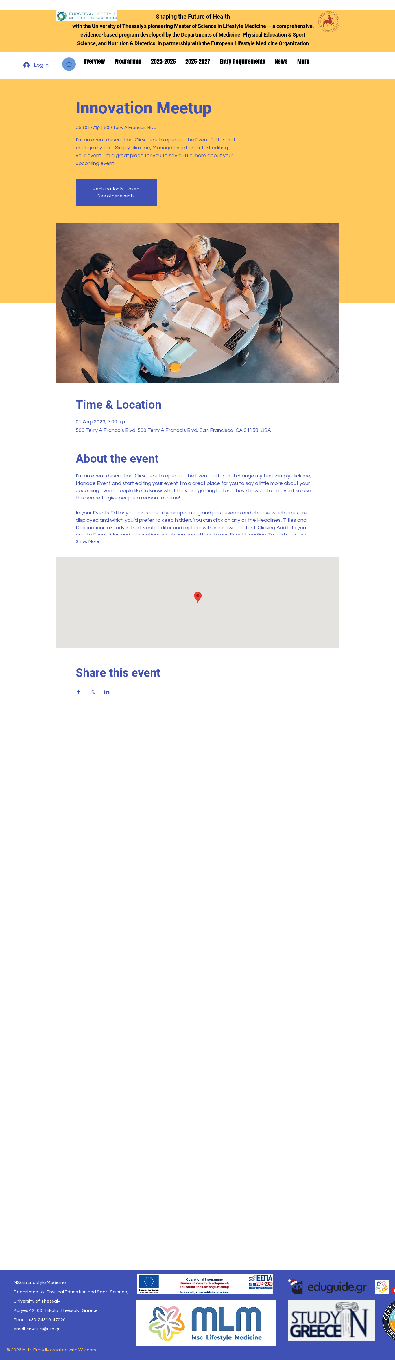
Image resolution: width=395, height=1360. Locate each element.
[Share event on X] (92, 692)
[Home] (69, 64)
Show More (87, 541)
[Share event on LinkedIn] (107, 692)
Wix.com (87, 1350)
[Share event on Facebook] (78, 692)
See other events (116, 196)
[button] (94, 61)
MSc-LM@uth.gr (43, 1329)
